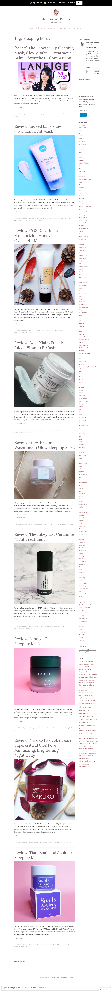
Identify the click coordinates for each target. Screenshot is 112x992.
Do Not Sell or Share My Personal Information (62, 977)
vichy (80, 629)
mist (80, 442)
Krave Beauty (83, 398)
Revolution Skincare (84, 512)
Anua (80, 147)
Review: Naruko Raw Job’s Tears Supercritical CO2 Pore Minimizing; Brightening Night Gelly (43, 748)
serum (81, 537)
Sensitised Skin (83, 531)
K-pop (81, 390)
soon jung (82, 564)
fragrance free (53, 218)
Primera (81, 499)
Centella (81, 201)
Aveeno (81, 149)
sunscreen (95, 741)
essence (81, 274)
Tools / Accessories (84, 607)
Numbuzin (82, 466)
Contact (79, 28)
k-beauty (32, 114)
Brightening (82, 190)
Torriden (81, 610)
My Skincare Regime (56, 19)
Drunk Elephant (83, 266)
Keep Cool (82, 395)
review (91, 698)
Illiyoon (81, 359)
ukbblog (94, 743)
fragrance (82, 310)
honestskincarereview (86, 674)
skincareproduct (85, 725)
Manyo (81, 428)
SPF (85, 741)
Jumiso (81, 382)
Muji (80, 450)
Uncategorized (83, 621)
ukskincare (83, 756)
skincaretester (93, 738)
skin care (91, 707)
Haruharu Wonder (84, 339)
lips (42, 114)
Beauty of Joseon (84, 163)
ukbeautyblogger (83, 751)
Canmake (81, 198)
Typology (82, 615)
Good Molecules (84, 329)
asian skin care (87, 664)
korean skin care (89, 688)
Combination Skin (84, 228)
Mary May (82, 431)
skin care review (88, 733)
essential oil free (44, 218)
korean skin (91, 682)
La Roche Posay (83, 401)
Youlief (81, 637)
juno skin (81, 385)
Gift (79, 3)
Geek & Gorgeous (84, 318)
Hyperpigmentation (84, 353)
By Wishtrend (83, 193)
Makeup (81, 423)
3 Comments (60, 330)
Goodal (81, 331)
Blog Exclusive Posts (85, 179)
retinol (81, 510)
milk (80, 436)
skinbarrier (91, 703)
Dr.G (80, 263)
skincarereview (85, 730)
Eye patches (82, 293)
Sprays (81, 567)
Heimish (81, 342)
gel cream (82, 323)
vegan (81, 624)
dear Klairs (40, 430)
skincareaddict (84, 711)
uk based (90, 743)
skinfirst (81, 741)
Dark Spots (82, 244)
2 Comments (69, 430)
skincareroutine (84, 738)
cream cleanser (83, 236)
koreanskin (86, 682)
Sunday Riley (83, 575)
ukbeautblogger (83, 748)
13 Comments (57, 728)
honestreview (92, 672)
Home (31, 28)
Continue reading (20, 108)
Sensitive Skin (43, 944)
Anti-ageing (82, 141)
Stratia (81, 569)
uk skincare (90, 755)
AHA (80, 136)
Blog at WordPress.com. (45, 977)
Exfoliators (82, 291)
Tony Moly (82, 602)
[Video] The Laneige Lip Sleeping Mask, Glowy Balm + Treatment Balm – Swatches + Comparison (44, 52)
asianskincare (88, 661)
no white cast (83, 463)
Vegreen (81, 626)
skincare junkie (93, 719)
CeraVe (81, 204)
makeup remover (84, 425)
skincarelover (84, 722)
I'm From (81, 356)
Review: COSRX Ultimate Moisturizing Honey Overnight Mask (36, 235)
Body (80, 182)
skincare (83, 707)
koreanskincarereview (86, 693)
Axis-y (81, 155)
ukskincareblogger (86, 761)
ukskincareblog (84, 758)
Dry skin (37, 218)
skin (86, 703)
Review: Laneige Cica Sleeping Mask (33, 641)
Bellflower (82, 166)
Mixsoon (81, 444)
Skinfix (81, 553)
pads (80, 477)
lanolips (81, 406)
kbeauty (81, 680)
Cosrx (32, 330)
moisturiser (67, 218)
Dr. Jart (81, 261)
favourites (82, 302)
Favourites (72, 28)
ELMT (81, 272)
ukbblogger (82, 746)
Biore (80, 174)
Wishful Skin (82, 635)
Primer (81, 496)
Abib (80, 130)
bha (80, 168)
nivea (80, 461)
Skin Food (82, 545)
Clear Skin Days (83, 223)
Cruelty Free (82, 239)
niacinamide (82, 455)
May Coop (82, 433)
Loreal (81, 412)
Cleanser (81, 209)
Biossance (82, 176)
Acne (80, 133)
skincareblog (83, 713)
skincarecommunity (86, 716)
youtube (45, 114)
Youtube (43, 28)
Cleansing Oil (83, 220)
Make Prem (82, 420)
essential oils (82, 280)
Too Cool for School (85, 605)
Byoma (81, 195)
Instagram (51, 28)
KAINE (81, 393)
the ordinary (82, 586)
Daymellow (82, 247)
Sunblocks (82, 572)
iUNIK (81, 376)
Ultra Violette (83, 618)
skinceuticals (82, 550)
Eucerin (81, 288)
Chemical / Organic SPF (85, 206)
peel (80, 485)
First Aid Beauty (83, 304)
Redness (81, 507)
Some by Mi (82, 561)
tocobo (81, 596)
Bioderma (82, 171)
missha (81, 439)
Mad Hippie (82, 417)
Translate (92, 652)
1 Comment (19, 220)
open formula (83, 474)
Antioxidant (33, 430)
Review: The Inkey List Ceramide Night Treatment (44, 537)
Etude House (83, 285)
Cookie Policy (33, 988)
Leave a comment (56, 114)
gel (80, 320)
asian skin (81, 661)
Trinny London (83, 613)
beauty (92, 664)
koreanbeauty (87, 680)
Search (37, 28)
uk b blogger (89, 746)
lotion (80, 414)
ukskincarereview (84, 766)
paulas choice (83, 482)
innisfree (81, 364)
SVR (80, 580)
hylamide (81, 350)
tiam (80, 591)
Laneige (38, 114)
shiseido (81, 539)
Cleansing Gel (83, 217)
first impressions (83, 307)
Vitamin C (59, 430)
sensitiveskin (92, 700)
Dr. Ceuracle (82, 258)
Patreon (81, 480)
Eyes (80, 296)
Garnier (81, 315)
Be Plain (81, 160)
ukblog (89, 753)
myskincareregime (83, 698)
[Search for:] (86, 83)
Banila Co (82, 157)
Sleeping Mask (49, 330)
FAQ (80, 299)
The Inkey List (57, 626)
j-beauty (81, 379)
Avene (81, 152)
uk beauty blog (90, 748)
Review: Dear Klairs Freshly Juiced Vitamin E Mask (39, 345)
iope (80, 371)
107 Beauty (82, 125)
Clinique (81, 225)
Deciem (81, 253)
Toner (81, 599)
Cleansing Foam (83, 215)
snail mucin (82, 558)
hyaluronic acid (83, 348)
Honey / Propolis (84, 345)
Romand (81, 515)
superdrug (82, 577)
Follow (83, 115)
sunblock (89, 741)
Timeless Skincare (84, 594)
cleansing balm (83, 212)
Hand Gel (82, 337)
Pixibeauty (82, 493)
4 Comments (68, 626)
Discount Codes (61, 28)
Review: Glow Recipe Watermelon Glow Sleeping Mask (44, 445)
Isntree (81, 374)
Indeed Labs (60, 218)
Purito (81, 501)
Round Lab (82, 518)
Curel (80, 242)
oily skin (43, 330)
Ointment (81, 471)
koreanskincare (84, 685)
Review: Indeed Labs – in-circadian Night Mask (37, 129)
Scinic (81, 523)
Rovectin (81, 520)
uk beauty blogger (92, 750)
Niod (80, 458)
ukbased (85, 743)
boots (81, 185)
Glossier (81, 326)
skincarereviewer (84, 736)
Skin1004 (81, 548)
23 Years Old (82, 128)
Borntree (81, 187)
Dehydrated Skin (34, 626)
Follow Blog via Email (86, 96)
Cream (32, 218)
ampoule (81, 138)
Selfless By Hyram (84, 529)
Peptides (81, 488)
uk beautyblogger (83, 753)
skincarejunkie (84, 719)
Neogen (81, 452)
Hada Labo (82, 334)
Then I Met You (83, 588)
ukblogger (93, 753)
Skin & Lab (82, 542)
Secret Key (82, 526)
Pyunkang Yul (83, 504)
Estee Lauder (83, 282)
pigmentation (83, 491)
